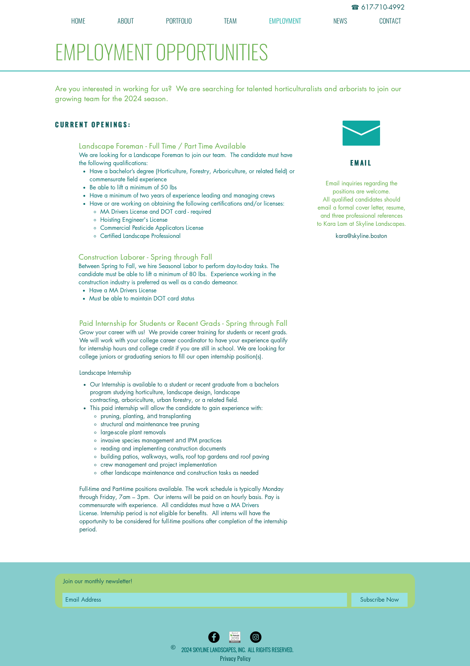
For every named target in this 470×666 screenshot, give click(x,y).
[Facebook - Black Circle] (214, 637)
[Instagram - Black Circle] (255, 637)
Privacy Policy (235, 658)
